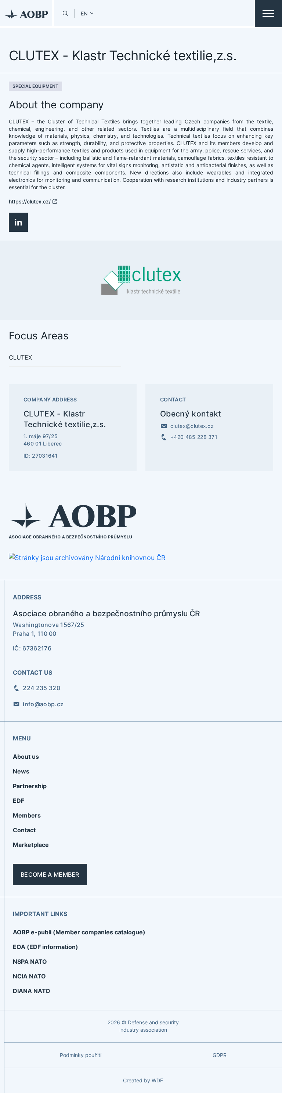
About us (26, 756)
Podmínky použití (80, 1055)
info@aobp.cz (43, 704)
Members (27, 815)
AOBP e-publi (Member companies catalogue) (79, 932)
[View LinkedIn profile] (18, 222)
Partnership (30, 786)
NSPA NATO (30, 961)
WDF (157, 1080)
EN (84, 13)
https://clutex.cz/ (30, 201)
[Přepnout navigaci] (268, 13)
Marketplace (31, 844)
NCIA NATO (29, 976)
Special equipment (35, 86)
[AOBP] (26, 13)
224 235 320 (41, 688)
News (21, 771)
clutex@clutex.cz (192, 426)
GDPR (220, 1055)
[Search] (65, 13)
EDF (18, 800)
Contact (24, 830)
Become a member (50, 874)
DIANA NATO (31, 991)
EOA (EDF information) (45, 946)
